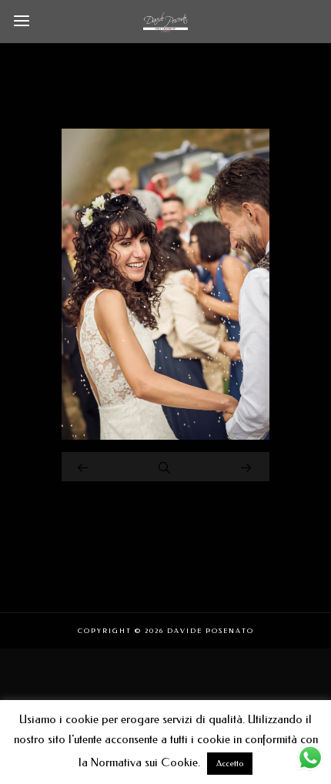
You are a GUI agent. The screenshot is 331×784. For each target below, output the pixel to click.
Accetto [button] (229, 764)
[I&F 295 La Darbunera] (165, 436)
